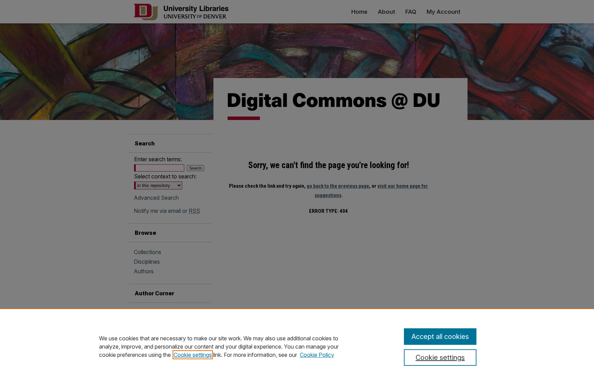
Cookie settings (193, 354)
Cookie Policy (317, 354)
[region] (297, 346)
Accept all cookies (440, 336)
